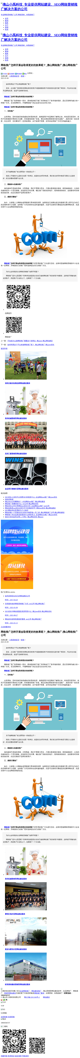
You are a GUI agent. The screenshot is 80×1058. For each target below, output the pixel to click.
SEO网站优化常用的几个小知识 (16, 510)
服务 (6, 23)
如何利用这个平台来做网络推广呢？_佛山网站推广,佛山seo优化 (31, 345)
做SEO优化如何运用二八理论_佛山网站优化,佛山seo (24, 517)
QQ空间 (5, 73)
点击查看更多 (6, 627)
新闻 (6, 27)
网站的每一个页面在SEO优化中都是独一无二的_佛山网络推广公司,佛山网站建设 (34, 512)
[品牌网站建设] (17, 553)
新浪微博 (11, 73)
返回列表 (4, 348)
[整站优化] (17, 588)
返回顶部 (18, 1056)
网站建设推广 (36, 991)
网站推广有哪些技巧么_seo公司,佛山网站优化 (21, 504)
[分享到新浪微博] (2, 1000)
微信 (25, 73)
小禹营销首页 (14, 76)
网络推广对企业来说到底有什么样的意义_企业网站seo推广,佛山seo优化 (31, 515)
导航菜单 (25, 1056)
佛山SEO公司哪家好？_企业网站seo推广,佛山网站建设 (25, 501)
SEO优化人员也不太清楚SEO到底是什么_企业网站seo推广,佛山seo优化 (31, 497)
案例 (6, 21)
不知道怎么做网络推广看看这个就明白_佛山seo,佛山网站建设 (30, 341)
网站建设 (46, 997)
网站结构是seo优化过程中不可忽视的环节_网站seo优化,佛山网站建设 (30, 508)
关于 (6, 25)
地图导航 (4, 1056)
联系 (6, 29)
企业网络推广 (25, 991)
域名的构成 (9, 499)
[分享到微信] (4, 1000)
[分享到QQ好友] (6, 1000)
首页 (6, 18)
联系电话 (11, 1056)
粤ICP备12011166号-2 (32, 997)
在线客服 (4, 1017)
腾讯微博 (19, 73)
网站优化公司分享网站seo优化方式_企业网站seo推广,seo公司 (27, 506)
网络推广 (7, 96)
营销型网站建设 (10, 993)
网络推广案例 (39, 993)
